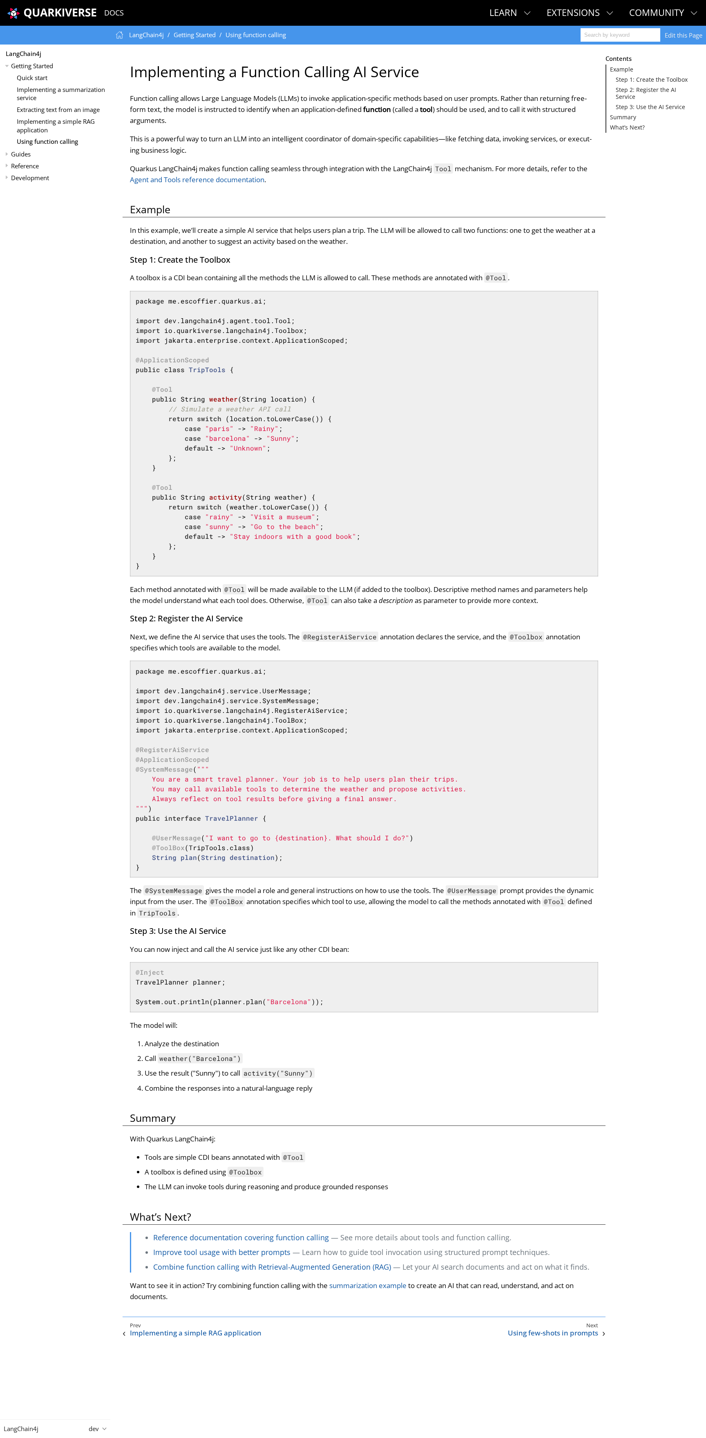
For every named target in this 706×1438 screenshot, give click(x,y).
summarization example (368, 1285)
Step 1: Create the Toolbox (652, 79)
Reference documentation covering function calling (241, 1237)
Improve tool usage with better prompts (221, 1252)
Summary (623, 117)
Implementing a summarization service (61, 94)
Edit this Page (683, 35)
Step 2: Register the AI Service (646, 93)
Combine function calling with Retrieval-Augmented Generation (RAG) (272, 1267)
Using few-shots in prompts (553, 1333)
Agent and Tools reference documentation (197, 179)
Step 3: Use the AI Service (650, 107)
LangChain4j (23, 53)
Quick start (32, 77)
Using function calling (47, 141)
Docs (114, 13)
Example (621, 69)
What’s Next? (627, 127)
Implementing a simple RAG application (56, 125)
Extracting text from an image (58, 109)
